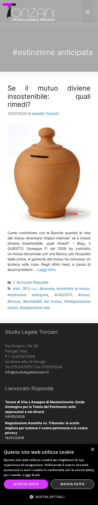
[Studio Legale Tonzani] (29, 11)
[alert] (49, 474)
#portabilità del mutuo (42, 301)
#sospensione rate (35, 307)
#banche (47, 288)
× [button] (92, 449)
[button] (49, 496)
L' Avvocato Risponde (30, 282)
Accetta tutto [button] (26, 484)
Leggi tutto (46, 269)
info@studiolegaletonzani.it (27, 372)
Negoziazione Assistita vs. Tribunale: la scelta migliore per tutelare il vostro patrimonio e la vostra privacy (46, 428)
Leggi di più (31, 475)
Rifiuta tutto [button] (72, 484)
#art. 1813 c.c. (25, 288)
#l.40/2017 (63, 295)
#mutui (83, 295)
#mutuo (14, 301)
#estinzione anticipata (28, 295)
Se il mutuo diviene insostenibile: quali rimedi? (49, 96)
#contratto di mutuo (73, 288)
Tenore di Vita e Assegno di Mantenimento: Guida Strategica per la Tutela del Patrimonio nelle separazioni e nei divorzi (45, 407)
